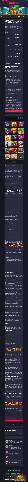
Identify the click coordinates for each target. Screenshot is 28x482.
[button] (0, 11)
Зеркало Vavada (14, 111)
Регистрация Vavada (14, 420)
